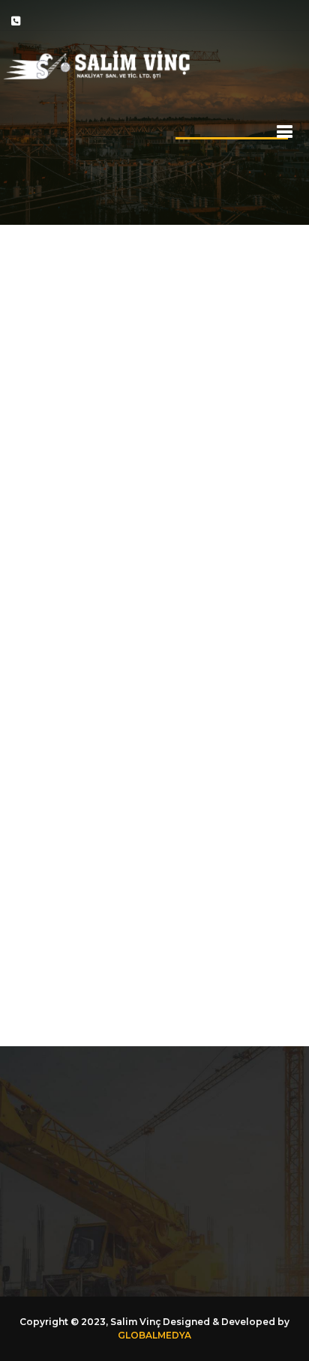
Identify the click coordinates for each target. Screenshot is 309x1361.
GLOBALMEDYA (154, 1335)
